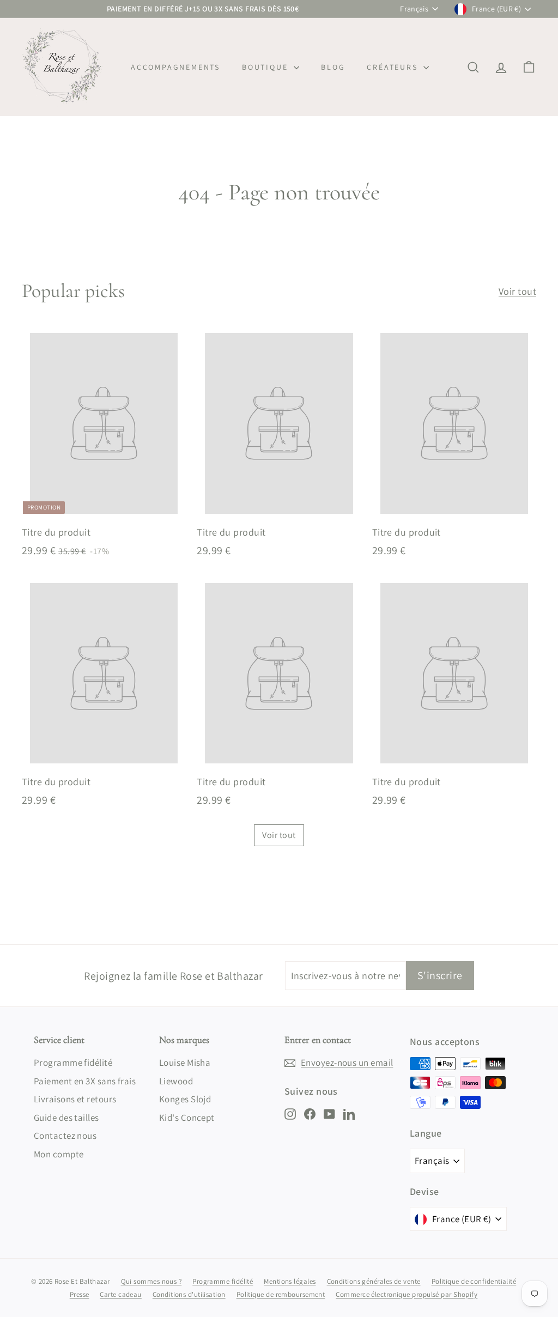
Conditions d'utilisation (189, 1294)
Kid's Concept (187, 1118)
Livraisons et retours (75, 1099)
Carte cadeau (120, 1294)
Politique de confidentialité (474, 1281)
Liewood (176, 1081)
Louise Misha (184, 1063)
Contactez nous (65, 1136)
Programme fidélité (73, 1063)
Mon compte (59, 1154)
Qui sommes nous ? (151, 1281)
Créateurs (394, 67)
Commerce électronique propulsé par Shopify (406, 1294)
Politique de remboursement (280, 1294)
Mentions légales (290, 1281)
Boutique (266, 67)
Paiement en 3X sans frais (85, 1081)
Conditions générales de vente (374, 1281)
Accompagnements (175, 67)
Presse (79, 1294)
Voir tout (517, 291)
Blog (333, 67)
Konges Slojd (185, 1099)
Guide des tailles (66, 1118)
